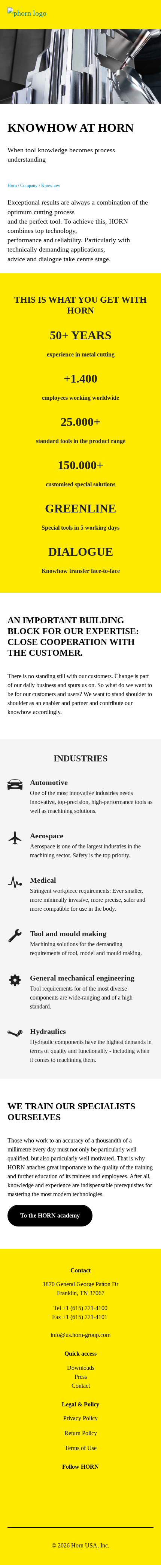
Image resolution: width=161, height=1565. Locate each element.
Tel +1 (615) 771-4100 (80, 1308)
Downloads (80, 1368)
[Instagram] (72, 1483)
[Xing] (106, 1483)
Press (81, 1377)
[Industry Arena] (89, 1503)
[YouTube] (72, 1503)
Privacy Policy (80, 1418)
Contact (81, 1385)
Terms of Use (81, 1448)
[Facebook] (55, 1483)
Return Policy (80, 1433)
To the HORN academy (50, 1215)
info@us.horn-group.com (80, 1335)
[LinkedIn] (89, 1483)
